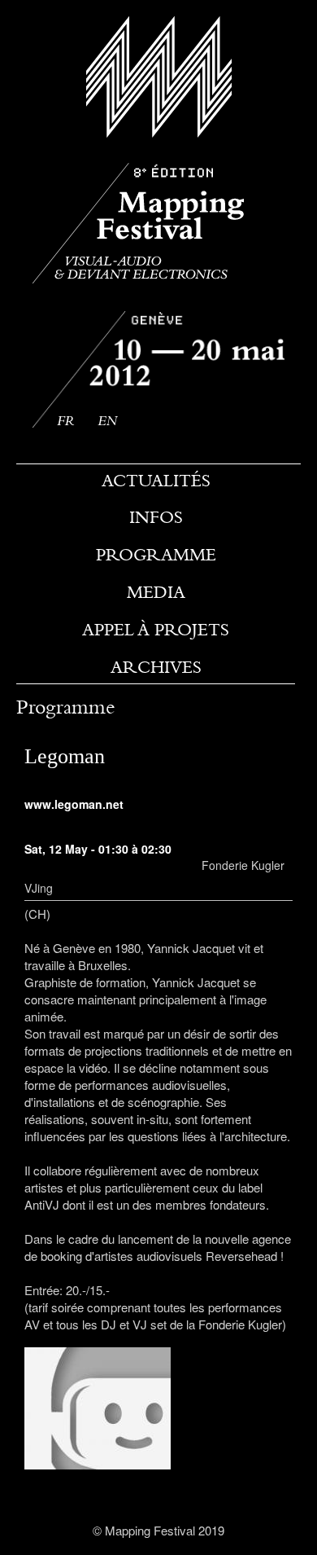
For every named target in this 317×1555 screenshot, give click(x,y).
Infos (156, 517)
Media (156, 592)
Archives (156, 667)
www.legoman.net (74, 804)
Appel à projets (155, 629)
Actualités (156, 480)
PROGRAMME (156, 554)
